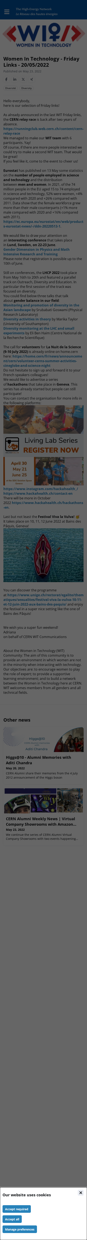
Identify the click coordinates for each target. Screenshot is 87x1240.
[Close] (81, 1193)
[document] (43, 1213)
